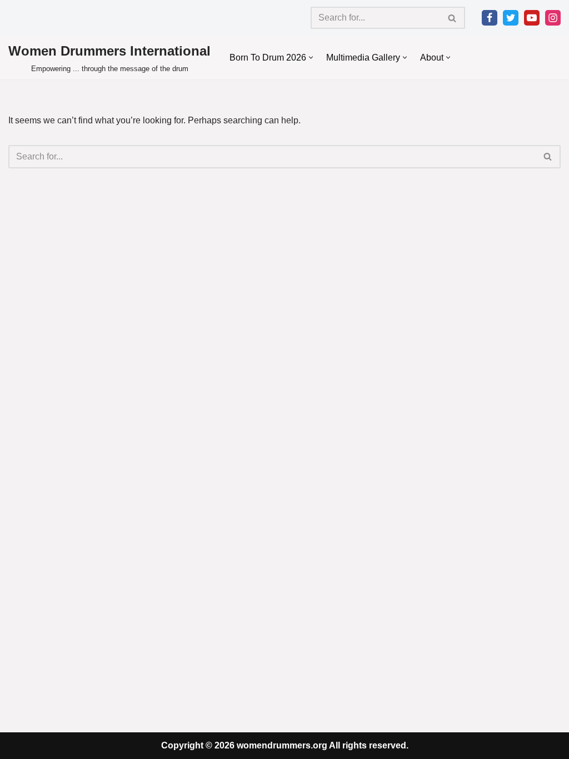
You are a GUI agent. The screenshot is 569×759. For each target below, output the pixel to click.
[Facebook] (489, 18)
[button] (311, 57)
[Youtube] (532, 18)
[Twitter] (510, 18)
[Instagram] (553, 18)
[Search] (452, 18)
